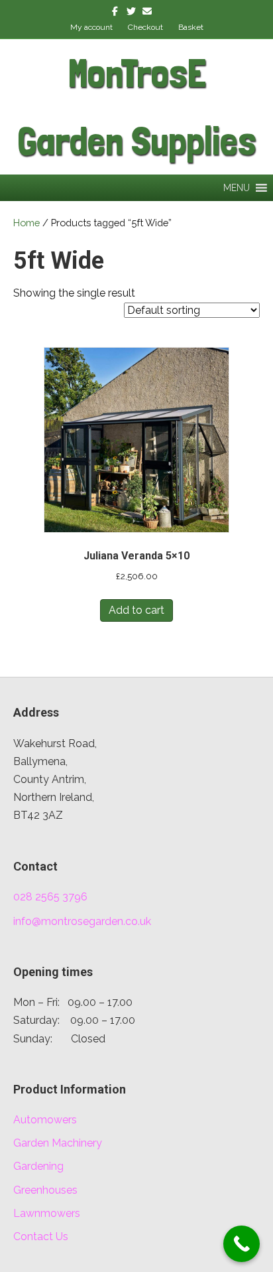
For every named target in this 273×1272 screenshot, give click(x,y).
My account (91, 27)
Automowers (45, 1119)
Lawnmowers (46, 1213)
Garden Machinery (57, 1143)
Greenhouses (45, 1190)
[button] (236, 188)
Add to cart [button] (136, 610)
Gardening (38, 1166)
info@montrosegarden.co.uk (82, 921)
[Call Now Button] (241, 1244)
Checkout (145, 27)
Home (26, 222)
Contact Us (40, 1236)
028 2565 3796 (50, 896)
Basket (190, 27)
